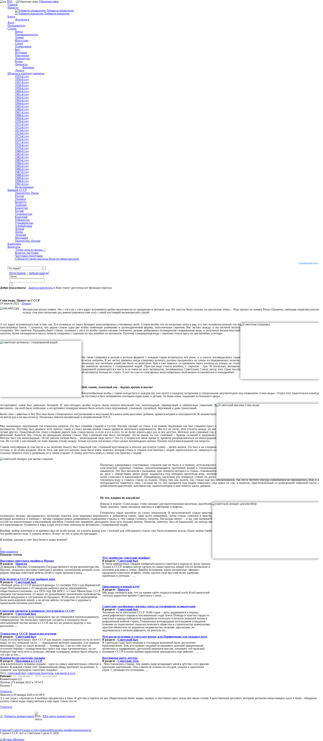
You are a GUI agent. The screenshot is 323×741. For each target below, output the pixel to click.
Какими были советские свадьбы (22, 658)
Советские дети (128, 661)
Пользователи (16, 25)
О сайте (15, 730)
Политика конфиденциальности (70, 730)
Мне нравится (9, 551)
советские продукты (40, 673)
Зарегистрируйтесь (40, 287)
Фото (10, 22)
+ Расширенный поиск (308, 263)
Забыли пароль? (39, 273)
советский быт (16, 673)
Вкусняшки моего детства (120, 658)
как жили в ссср (65, 673)
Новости (13, 7)
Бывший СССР (17, 190)
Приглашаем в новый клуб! (121, 586)
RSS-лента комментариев (59, 716)
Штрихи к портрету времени (25, 73)
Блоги (11, 16)
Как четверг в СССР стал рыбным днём (27, 579)
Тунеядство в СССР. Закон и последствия (28, 633)
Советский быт (128, 560)
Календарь (14, 243)
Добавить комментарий (19, 716)
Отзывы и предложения (35, 730)
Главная (5, 730)
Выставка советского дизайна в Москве (27, 560)
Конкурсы (13, 246)
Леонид (26, 303)
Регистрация (17, 273)
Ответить (6, 691)
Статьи (11, 28)
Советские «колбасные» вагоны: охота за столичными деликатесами (148, 606)
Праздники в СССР (29, 661)
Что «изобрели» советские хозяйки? (126, 557)
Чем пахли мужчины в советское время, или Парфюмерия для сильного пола (154, 636)
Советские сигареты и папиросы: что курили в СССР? (37, 610)
